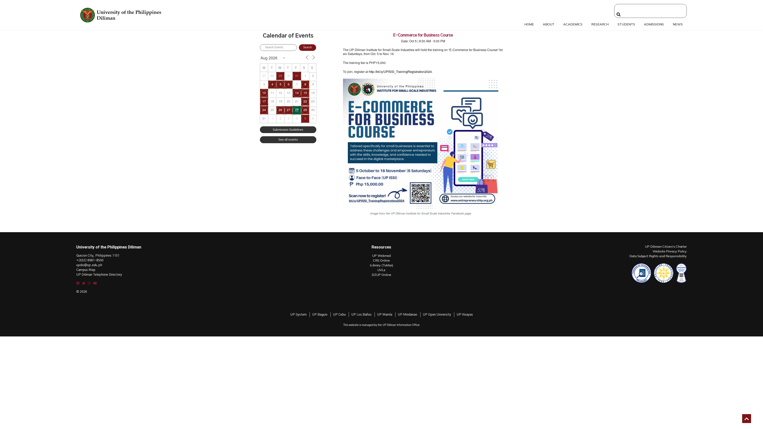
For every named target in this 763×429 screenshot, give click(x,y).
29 (280, 75)
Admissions (654, 24)
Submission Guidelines (288, 129)
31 (297, 75)
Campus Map (85, 270)
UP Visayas (465, 314)
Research (600, 24)
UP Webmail (381, 256)
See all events (288, 139)
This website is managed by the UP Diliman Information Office (381, 325)
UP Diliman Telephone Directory (99, 274)
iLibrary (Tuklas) (381, 265)
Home (529, 24)
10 (264, 92)
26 (280, 109)
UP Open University (437, 314)
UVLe (381, 270)
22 (305, 101)
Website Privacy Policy (670, 251)
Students (626, 24)
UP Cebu (339, 314)
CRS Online (381, 260)
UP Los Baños (361, 314)
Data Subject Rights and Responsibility (658, 256)
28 (297, 109)
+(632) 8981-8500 (90, 260)
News (678, 24)
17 (264, 101)
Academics (572, 24)
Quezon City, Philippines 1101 (97, 255)
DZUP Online (381, 275)
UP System (298, 314)
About (548, 24)
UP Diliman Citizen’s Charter (666, 246)
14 (297, 92)
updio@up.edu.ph (89, 265)
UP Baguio (319, 314)
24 (264, 109)
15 (305, 92)
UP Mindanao (407, 314)
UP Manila (384, 314)
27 (288, 109)
